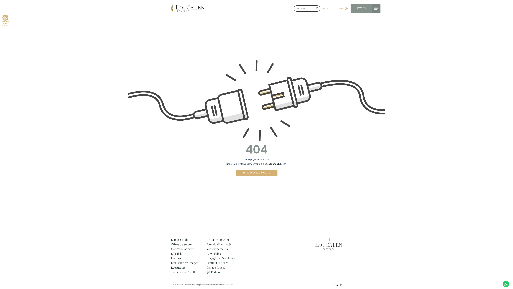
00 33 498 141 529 (329, 8)
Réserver (361, 8)
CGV (231, 285)
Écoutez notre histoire (5, 24)
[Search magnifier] (317, 8)
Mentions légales (222, 285)
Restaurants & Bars (219, 240)
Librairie (176, 254)
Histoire (176, 258)
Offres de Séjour (181, 244)
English (341, 8)
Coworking (214, 254)
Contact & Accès (217, 263)
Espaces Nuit (179, 240)
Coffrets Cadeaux (182, 249)
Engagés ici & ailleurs (221, 258)
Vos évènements (217, 249)
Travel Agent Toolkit (184, 272)
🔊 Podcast (214, 272)
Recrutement (179, 267)
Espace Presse (216, 267)
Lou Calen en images (184, 263)
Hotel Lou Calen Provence (185, 285)
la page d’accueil (270, 163)
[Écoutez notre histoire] (5, 18)
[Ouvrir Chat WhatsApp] (506, 284)
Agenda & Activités (219, 244)
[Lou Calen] (187, 8)
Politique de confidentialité (205, 285)
